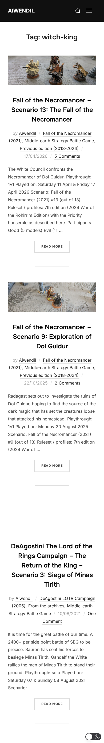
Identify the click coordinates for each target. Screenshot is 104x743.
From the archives (46, 605)
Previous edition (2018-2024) (49, 148)
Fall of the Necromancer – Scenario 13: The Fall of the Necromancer (52, 109)
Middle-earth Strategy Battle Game (59, 140)
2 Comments (67, 383)
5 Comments (67, 156)
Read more (55, 246)
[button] (93, 736)
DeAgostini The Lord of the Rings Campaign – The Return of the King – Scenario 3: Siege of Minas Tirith (52, 565)
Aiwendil (21, 10)
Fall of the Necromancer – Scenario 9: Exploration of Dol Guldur (52, 336)
